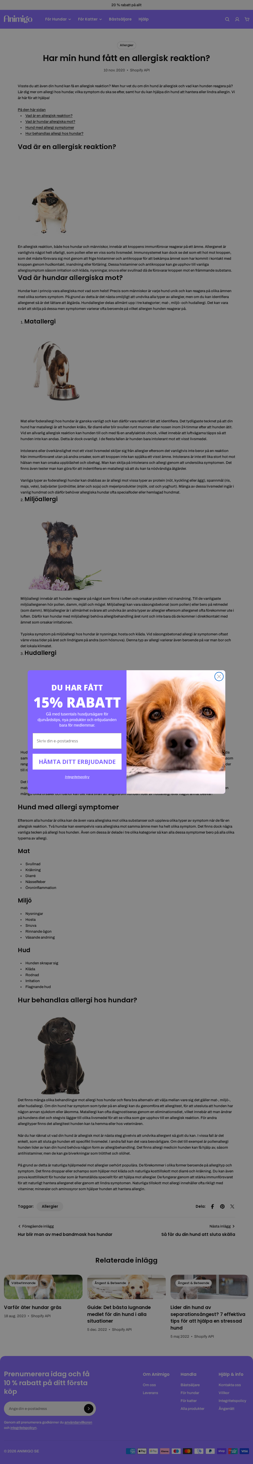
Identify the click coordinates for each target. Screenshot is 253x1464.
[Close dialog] (219, 676)
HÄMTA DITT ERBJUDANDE (77, 761)
